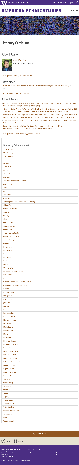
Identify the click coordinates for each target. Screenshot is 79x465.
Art (4, 191)
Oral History (7, 348)
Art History (7, 195)
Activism (6, 163)
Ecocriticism (7, 250)
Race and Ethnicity (9, 376)
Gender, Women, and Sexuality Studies (17, 282)
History (6, 289)
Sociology (6, 390)
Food (5, 278)
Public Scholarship (10, 372)
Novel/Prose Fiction (10, 344)
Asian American (8, 198)
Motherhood (8, 330)
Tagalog (6, 397)
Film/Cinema (7, 275)
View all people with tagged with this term (16, 76)
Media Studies (8, 327)
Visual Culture (8, 414)
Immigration (7, 296)
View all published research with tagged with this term (20, 134)
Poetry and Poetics (10, 358)
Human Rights (8, 292)
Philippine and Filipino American (14, 355)
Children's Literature (10, 209)
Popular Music (8, 369)
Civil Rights (7, 216)
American (6, 177)
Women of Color (9, 421)
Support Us (41, 433)
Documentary (8, 247)
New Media (7, 337)
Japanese (6, 303)
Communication (9, 226)
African (5, 170)
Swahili (5, 393)
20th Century (8, 153)
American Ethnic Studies (31, 10)
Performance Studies (10, 351)
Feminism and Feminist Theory (14, 271)
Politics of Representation (12, 362)
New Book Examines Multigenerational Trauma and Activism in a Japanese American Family (36, 86)
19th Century (8, 149)
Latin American (8, 313)
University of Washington (12, 460)
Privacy (56, 449)
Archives (6, 188)
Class (5, 219)
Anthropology (8, 184)
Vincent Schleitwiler (21, 60)
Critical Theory (8, 240)
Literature (7, 323)
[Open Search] (76, 2)
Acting (5, 160)
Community (7, 229)
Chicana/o (7, 205)
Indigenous (7, 299)
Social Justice (8, 386)
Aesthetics (7, 167)
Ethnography (8, 268)
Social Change (8, 383)
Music (5, 334)
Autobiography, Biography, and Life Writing (19, 202)
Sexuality (6, 379)
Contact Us (57, 454)
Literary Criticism (9, 320)
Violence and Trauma (11, 411)
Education (7, 257)
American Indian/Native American (15, 181)
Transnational (8, 404)
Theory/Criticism (9, 400)
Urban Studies (8, 407)
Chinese (6, 212)
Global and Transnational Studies (15, 285)
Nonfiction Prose (9, 341)
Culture (6, 243)
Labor (5, 310)
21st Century (8, 156)
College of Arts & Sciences (59, 2)
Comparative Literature (11, 233)
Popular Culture (9, 365)
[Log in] (71, 2)
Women (6, 417)
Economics (7, 254)
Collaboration (8, 222)
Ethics (5, 264)
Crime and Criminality (11, 236)
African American (9, 174)
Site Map (56, 453)
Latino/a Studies (9, 316)
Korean (6, 306)
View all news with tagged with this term (15, 93)
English (6, 261)
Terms (56, 451)
